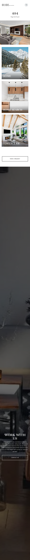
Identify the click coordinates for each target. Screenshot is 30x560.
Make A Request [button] (15, 159)
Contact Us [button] (15, 457)
